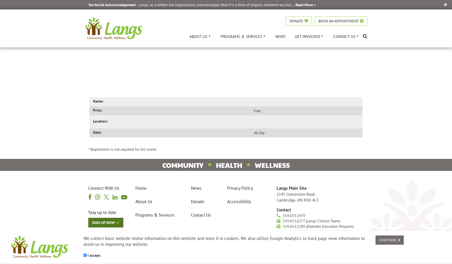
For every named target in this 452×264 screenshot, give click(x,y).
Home (141, 188)
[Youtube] (124, 196)
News (196, 188)
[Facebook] (90, 197)
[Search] (365, 36)
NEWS (280, 36)
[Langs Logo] (113, 27)
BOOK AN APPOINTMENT (339, 21)
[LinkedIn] (115, 197)
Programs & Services (154, 215)
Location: (100, 121)
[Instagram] (97, 197)
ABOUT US (198, 36)
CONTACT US (344, 36)
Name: (98, 101)
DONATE (296, 21)
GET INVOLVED (307, 36)
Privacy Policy (240, 188)
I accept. (94, 255)
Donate (197, 201)
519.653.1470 (294, 215)
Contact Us (201, 215)
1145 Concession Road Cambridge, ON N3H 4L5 (298, 197)
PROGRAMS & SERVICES (241, 36)
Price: (97, 110)
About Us (143, 201)
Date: (97, 132)
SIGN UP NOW (103, 222)
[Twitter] (106, 197)
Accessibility (239, 201)
